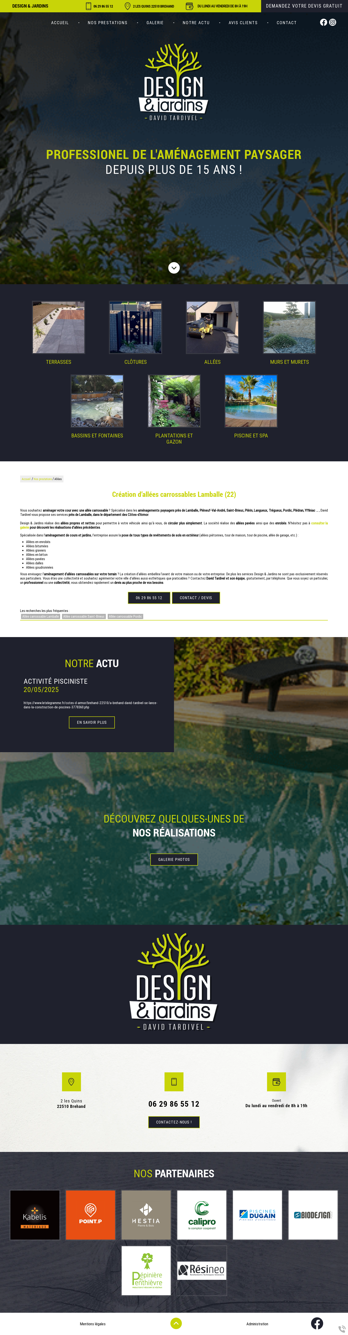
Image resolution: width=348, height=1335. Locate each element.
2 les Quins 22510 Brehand (153, 6)
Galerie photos (174, 859)
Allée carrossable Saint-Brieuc (84, 616)
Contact (287, 22)
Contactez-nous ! (174, 1122)
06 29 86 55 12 (103, 6)
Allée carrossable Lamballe (40, 616)
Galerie (155, 22)
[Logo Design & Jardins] (174, 82)
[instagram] (332, 23)
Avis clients (243, 22)
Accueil (60, 22)
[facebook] (323, 23)
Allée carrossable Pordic (125, 616)
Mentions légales (93, 1324)
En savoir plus (92, 722)
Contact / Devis (196, 598)
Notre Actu (196, 22)
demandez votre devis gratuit (304, 6)
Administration (257, 1324)
